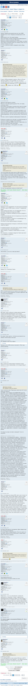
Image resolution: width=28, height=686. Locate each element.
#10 (1, 310)
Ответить (3, 13)
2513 (6, 612)
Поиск (20, 14)
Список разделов (4, 683)
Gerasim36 (3, 193)
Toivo (5, 608)
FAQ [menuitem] (7, 4)
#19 (1, 617)
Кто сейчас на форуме (5, 679)
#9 (1, 285)
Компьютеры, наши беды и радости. (12, 9)
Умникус (2, 50)
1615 (6, 155)
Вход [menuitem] (26, 4)
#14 (1, 493)
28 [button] (19, 17)
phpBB (12, 685)
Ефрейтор (5, 151)
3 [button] (13, 17)
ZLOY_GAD (3, 128)
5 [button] (16, 17)
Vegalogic (17, 685)
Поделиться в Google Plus (6, 7)
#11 (1, 334)
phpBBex (6, 685)
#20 (1, 651)
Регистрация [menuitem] (21, 4)
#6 (1, 205)
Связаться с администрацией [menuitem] (19, 683)
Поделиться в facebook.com (4, 7)
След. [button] (21, 17)
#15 (1, 527)
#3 (1, 100)
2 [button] (11, 17)
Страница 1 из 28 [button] (8, 17)
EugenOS (5, 582)
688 (6, 24)
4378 (6, 373)
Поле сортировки (10, 668)
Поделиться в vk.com (8, 7)
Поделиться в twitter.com (1, 7)
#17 (1, 575)
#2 (1, 62)
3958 (6, 543)
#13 (1, 380)
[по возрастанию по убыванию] (12, 670)
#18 (1, 594)
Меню (3, 4)
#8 (1, 267)
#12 (1, 362)
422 (6, 54)
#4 (1, 140)
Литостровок (14, 2)
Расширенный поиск (23, 14)
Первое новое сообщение (11, 15)
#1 (1, 31)
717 (6, 303)
